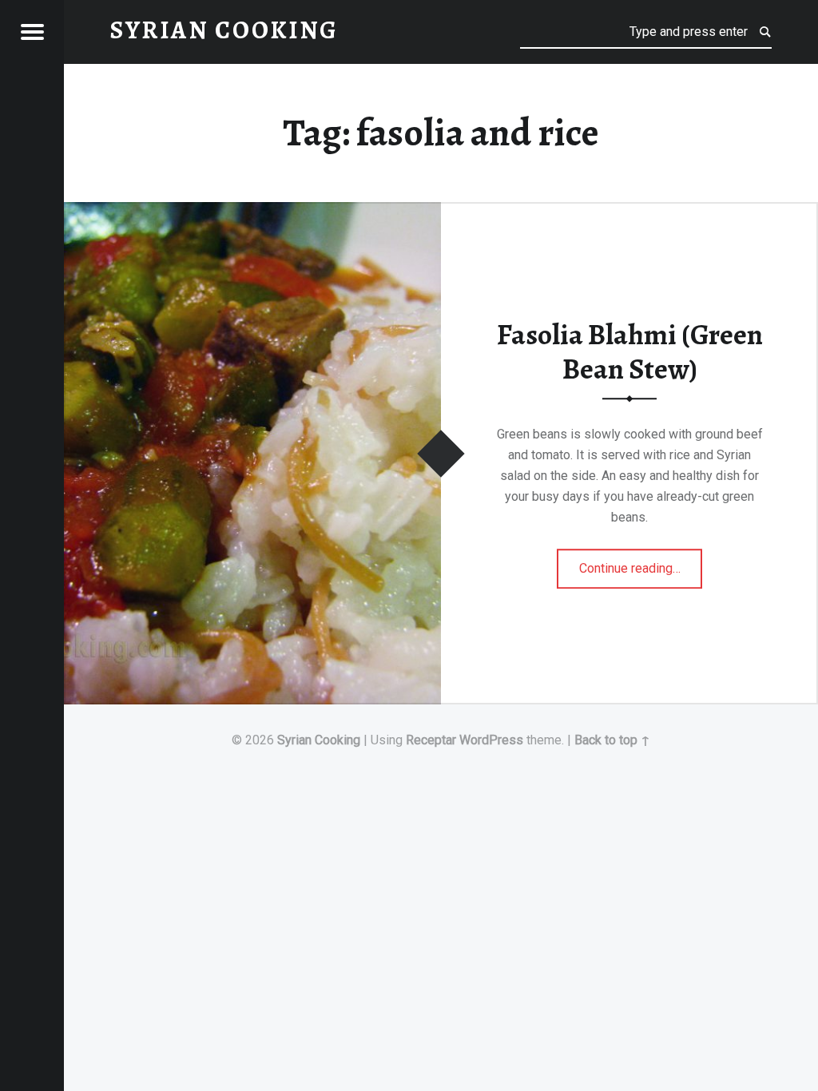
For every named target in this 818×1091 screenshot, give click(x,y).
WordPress (491, 740)
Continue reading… (641, 563)
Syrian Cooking (318, 740)
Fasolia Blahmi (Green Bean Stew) (630, 351)
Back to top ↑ (612, 740)
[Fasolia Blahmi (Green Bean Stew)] (252, 212)
